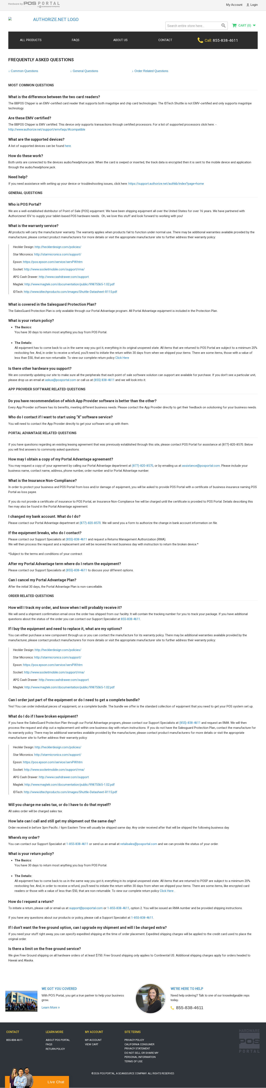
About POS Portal (58, 1040)
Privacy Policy (134, 1040)
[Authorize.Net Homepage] (54, 19)
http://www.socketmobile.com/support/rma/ (54, 269)
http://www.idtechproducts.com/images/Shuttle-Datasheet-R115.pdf (70, 292)
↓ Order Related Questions (150, 71)
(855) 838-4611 (104, 380)
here (68, 146)
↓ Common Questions (23, 71)
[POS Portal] (34, 7)
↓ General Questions (84, 71)
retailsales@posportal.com (138, 844)
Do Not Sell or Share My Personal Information (141, 1055)
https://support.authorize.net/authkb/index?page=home (166, 184)
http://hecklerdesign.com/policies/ (58, 247)
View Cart (91, 1044)
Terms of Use (133, 1061)
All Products (31, 40)
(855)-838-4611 (76, 539)
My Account (234, 4)
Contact (165, 40)
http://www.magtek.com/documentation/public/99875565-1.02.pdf (70, 284)
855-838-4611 (130, 619)
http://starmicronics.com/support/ (57, 254)
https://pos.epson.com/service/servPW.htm (53, 262)
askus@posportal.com (60, 380)
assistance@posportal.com (201, 466)
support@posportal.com (86, 908)
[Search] (223, 26)
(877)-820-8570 (142, 466)
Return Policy (55, 1048)
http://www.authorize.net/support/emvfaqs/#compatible (46, 129)
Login (254, 4)
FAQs (75, 40)
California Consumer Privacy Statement (139, 1046)
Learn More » (51, 1007)
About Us (120, 40)
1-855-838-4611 (77, 844)
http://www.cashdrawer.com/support (64, 277)
